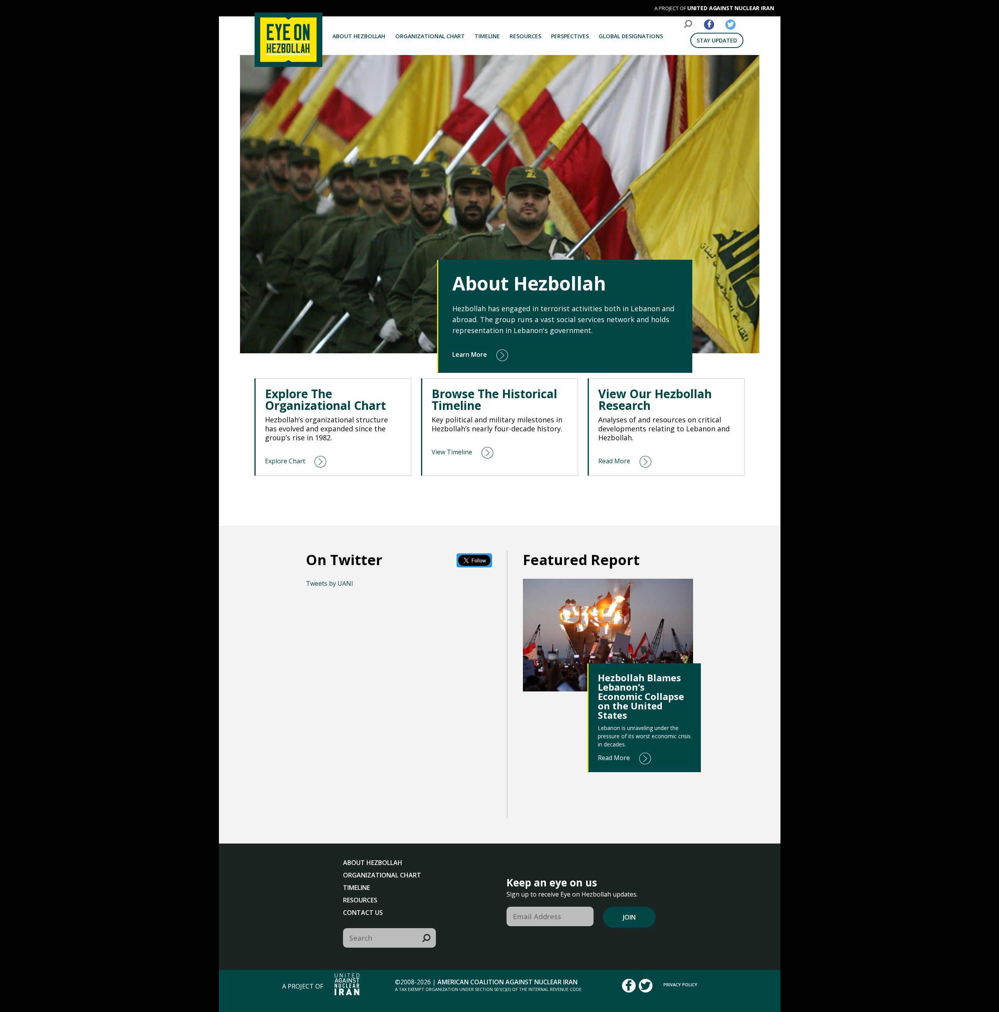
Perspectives (570, 36)
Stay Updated (717, 40)
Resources (525, 36)
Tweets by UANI (329, 583)
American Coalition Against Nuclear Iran (507, 982)
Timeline (487, 36)
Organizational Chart (430, 36)
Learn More (469, 354)
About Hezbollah (358, 36)
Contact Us (363, 912)
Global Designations (631, 36)
